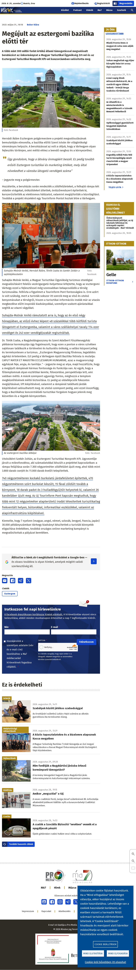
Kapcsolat (46, 911)
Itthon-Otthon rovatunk (115, 281)
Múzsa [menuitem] (109, 10)
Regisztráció (103, 3)
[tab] (110, 29)
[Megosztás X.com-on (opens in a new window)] (28, 580)
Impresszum (28, 911)
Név (6, 627)
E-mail (54, 627)
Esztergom (9, 593)
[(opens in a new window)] (44, 901)
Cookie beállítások (105, 944)
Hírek (57, 887)
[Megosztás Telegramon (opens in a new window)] (20, 580)
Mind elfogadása (118, 953)
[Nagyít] (133, 854)
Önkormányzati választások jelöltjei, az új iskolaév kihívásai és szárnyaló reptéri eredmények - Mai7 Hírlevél (120, 223)
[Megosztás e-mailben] (4, 580)
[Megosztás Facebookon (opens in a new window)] (12, 580)
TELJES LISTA (114, 187)
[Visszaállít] (133, 868)
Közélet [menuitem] (65, 10)
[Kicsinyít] (133, 861)
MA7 (43, 887)
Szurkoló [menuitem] (121, 10)
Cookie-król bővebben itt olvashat (105, 962)
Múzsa (72, 887)
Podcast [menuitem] (77, 10)
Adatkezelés (65, 911)
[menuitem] (132, 10)
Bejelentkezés (81, 3)
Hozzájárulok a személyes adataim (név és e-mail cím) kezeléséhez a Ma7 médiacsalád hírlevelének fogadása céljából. (20, 654)
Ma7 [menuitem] (100, 10)
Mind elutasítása (93, 953)
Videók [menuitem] (89, 10)
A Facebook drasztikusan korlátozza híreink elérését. (33, 614)
